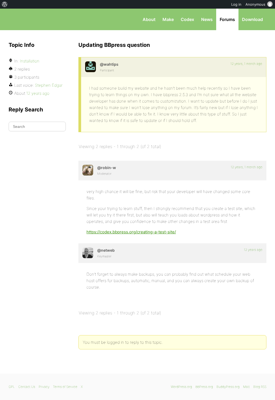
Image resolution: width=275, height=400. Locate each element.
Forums (227, 19)
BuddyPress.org (228, 387)
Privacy (44, 387)
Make (168, 19)
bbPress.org (36, 19)
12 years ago (253, 250)
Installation (29, 61)
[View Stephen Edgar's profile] (87, 252)
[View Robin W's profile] (87, 170)
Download (252, 19)
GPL (12, 387)
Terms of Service (65, 387)
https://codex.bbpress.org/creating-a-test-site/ (131, 231)
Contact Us (26, 387)
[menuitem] (4, 4)
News (207, 19)
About (149, 19)
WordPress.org (181, 387)
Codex (187, 19)
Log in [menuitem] (236, 4)
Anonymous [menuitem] (255, 4)
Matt (246, 387)
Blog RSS (259, 387)
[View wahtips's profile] (90, 66)
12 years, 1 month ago (246, 64)
